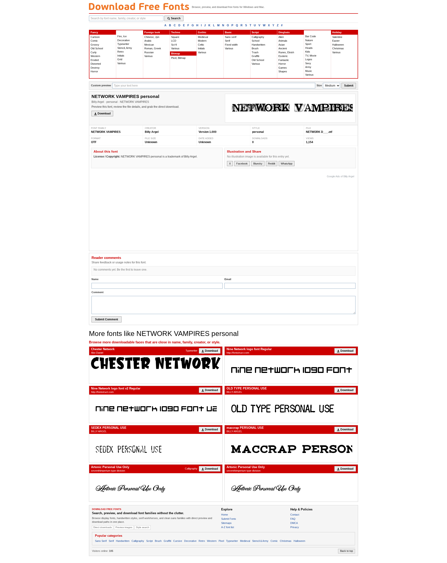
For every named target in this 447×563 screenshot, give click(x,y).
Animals (282, 40)
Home (224, 514)
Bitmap (175, 53)
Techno (175, 32)
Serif (227, 40)
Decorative (123, 40)
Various (121, 63)
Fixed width (231, 44)
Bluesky (257, 163)
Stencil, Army (124, 48)
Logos (308, 59)
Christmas (338, 48)
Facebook (242, 163)
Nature (309, 40)
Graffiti (255, 56)
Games (282, 67)
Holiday (337, 32)
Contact (294, 514)
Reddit (271, 163)
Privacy (294, 527)
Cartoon (95, 37)
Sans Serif (101, 541)
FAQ (292, 518)
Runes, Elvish (286, 52)
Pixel (221, 541)
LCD (173, 40)
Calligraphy (258, 37)
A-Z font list (227, 527)
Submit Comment (106, 319)
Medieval (203, 37)
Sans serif (230, 37)
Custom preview (101, 85)
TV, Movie (310, 55)
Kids (307, 51)
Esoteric (283, 56)
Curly (94, 52)
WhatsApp (286, 163)
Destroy (95, 67)
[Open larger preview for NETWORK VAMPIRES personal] (290, 108)
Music (308, 71)
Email (227, 279)
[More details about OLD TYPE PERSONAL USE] (291, 409)
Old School (97, 48)
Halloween (338, 44)
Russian (149, 52)
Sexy (308, 63)
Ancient (282, 48)
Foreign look (152, 32)
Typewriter (123, 44)
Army (308, 67)
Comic (94, 40)
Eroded (95, 60)
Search (175, 18)
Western (95, 56)
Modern (202, 40)
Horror (94, 71)
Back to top (346, 551)
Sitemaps (226, 523)
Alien (281, 37)
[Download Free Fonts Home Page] (139, 6)
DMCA (294, 523)
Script (255, 32)
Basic (228, 32)
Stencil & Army (260, 541)
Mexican (149, 44)
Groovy (95, 44)
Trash (255, 52)
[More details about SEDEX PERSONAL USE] (155, 448)
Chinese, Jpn (151, 37)
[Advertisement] (269, 211)
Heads (309, 48)
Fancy (94, 32)
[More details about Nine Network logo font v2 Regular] (155, 409)
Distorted (96, 63)
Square (175, 37)
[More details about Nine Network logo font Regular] (291, 369)
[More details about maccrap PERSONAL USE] (291, 448)
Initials (120, 55)
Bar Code (310, 36)
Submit (348, 85)
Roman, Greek (152, 48)
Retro (120, 51)
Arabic (148, 40)
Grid (119, 59)
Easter (336, 40)
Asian (281, 44)
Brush (255, 48)
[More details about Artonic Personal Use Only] (155, 487)
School (255, 40)
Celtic (201, 44)
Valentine (337, 37)
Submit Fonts (228, 518)
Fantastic (283, 60)
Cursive (177, 541)
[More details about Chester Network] (155, 363)
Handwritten (258, 44)
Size (319, 85)
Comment (97, 292)
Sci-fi (174, 44)
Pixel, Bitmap (178, 58)
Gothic (202, 32)
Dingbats (284, 32)
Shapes (282, 71)
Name (94, 279)
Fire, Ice (122, 36)
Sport (308, 44)
